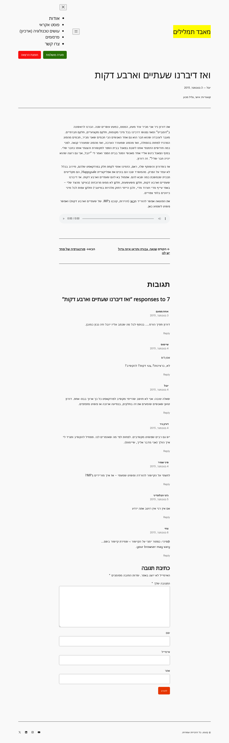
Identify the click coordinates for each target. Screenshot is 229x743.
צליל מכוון (188, 97)
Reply (166, 333)
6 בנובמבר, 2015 (159, 532)
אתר (167, 670)
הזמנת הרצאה (29, 55)
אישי (197, 97)
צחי (166, 528)
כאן (132, 201)
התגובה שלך (160, 583)
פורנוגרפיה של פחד (72, 249)
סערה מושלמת (55, 55)
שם (168, 632)
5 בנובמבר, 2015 (159, 499)
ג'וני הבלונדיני (161, 495)
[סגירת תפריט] (63, 7)
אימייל (165, 651)
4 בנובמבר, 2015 (159, 348)
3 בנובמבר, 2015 (159, 315)
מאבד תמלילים (192, 31)
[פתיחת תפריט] (76, 32)
